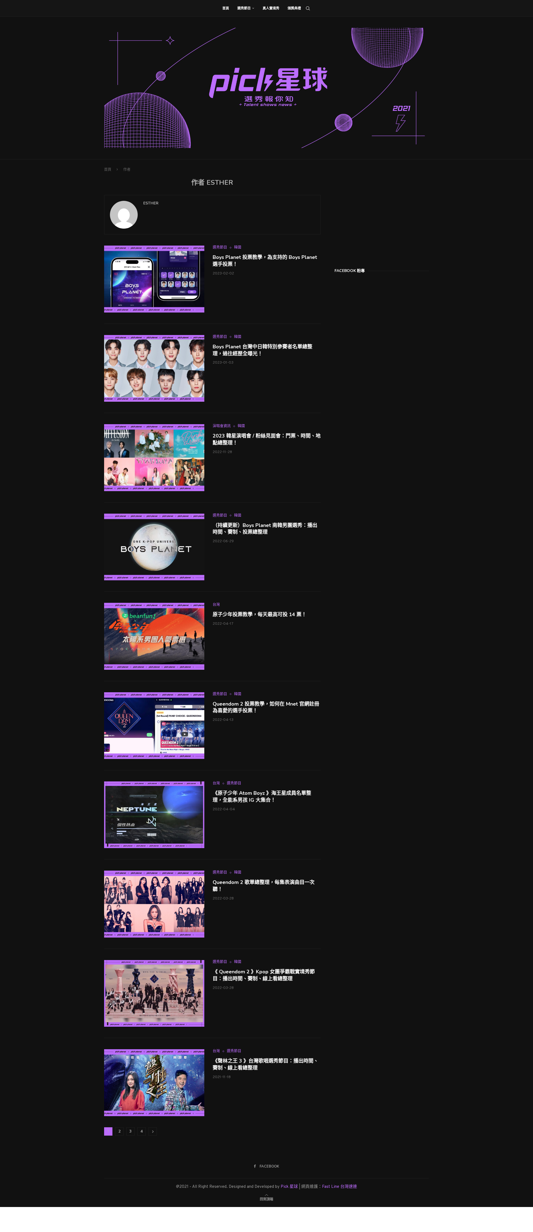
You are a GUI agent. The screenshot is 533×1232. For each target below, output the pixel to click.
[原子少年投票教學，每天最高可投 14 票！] (154, 636)
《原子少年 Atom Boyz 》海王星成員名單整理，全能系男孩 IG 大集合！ (262, 796)
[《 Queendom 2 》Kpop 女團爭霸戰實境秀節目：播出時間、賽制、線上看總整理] (154, 993)
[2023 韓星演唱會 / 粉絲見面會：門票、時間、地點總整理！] (154, 457)
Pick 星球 (289, 1186)
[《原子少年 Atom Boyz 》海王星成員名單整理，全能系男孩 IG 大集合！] (154, 814)
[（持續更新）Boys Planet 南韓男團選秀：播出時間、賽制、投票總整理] (154, 547)
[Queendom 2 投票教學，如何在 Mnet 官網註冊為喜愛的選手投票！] (154, 725)
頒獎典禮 (294, 8)
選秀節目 (244, 8)
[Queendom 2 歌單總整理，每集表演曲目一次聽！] (154, 904)
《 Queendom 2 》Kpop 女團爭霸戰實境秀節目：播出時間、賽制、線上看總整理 (264, 975)
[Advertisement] (376, 213)
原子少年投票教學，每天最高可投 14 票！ (259, 614)
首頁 (225, 8)
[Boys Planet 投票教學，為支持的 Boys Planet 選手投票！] (154, 279)
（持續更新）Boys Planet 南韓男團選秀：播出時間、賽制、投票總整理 (265, 529)
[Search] (308, 8)
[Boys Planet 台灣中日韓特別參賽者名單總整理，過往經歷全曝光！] (154, 368)
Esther (151, 203)
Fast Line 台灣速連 (339, 1186)
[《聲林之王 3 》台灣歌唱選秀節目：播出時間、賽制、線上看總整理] (154, 1082)
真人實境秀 (271, 8)
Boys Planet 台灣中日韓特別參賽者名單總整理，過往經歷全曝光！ (262, 350)
